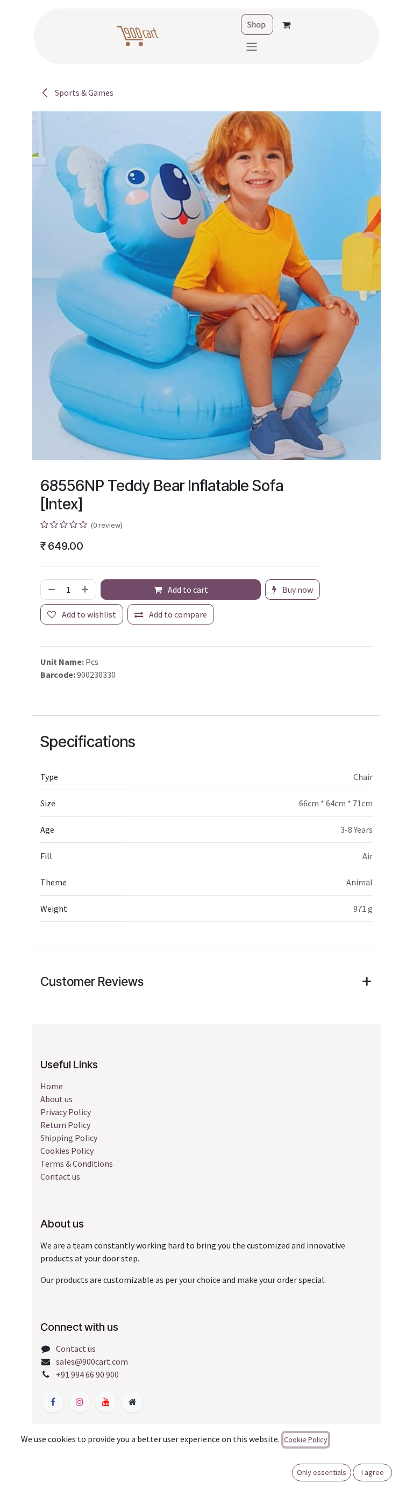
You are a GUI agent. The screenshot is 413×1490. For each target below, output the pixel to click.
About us (56, 1099)
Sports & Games (83, 92)
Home (51, 1086)
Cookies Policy (67, 1150)
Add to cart (187, 589)
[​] (52, 1402)
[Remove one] (50, 589)
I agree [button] (372, 1472)
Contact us (60, 1176)
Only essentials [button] (321, 1472)
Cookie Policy (305, 1439)
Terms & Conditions (76, 1163)
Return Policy (65, 1124)
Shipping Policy (68, 1137)
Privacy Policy (65, 1111)
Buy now (297, 589)
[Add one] (86, 589)
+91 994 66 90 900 (87, 1374)
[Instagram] (79, 1402)
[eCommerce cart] (286, 25)
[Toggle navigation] (251, 46)
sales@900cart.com (92, 1361)
